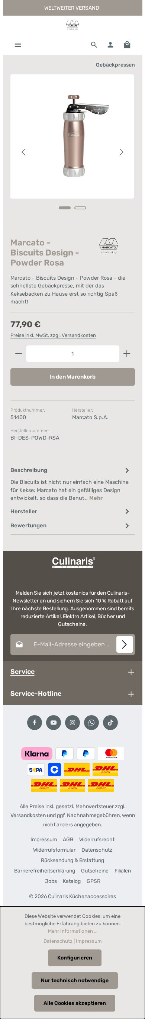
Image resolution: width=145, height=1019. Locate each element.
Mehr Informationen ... (72, 931)
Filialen (123, 871)
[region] (72, 152)
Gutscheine (95, 871)
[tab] (70, 483)
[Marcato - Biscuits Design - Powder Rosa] (72, 136)
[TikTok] (110, 722)
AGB (68, 839)
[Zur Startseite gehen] (72, 24)
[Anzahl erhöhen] (127, 353)
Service (22, 671)
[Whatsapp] (91, 722)
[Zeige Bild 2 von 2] (80, 207)
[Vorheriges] (24, 152)
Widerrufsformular (54, 850)
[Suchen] (94, 44)
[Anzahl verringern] (18, 353)
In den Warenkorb (72, 376)
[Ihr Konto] (110, 44)
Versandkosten (28, 815)
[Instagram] (72, 722)
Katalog (72, 881)
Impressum (43, 839)
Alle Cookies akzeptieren (75, 1003)
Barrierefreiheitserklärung (44, 871)
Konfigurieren (74, 958)
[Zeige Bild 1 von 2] (65, 207)
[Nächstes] (121, 152)
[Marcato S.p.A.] (109, 246)
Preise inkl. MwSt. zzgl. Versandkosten (53, 335)
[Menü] (17, 44)
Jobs (51, 881)
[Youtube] (53, 722)
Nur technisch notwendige (75, 980)
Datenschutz (96, 850)
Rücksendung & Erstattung (72, 860)
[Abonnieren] (124, 644)
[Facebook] (34, 722)
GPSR (93, 881)
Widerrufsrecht (97, 839)
